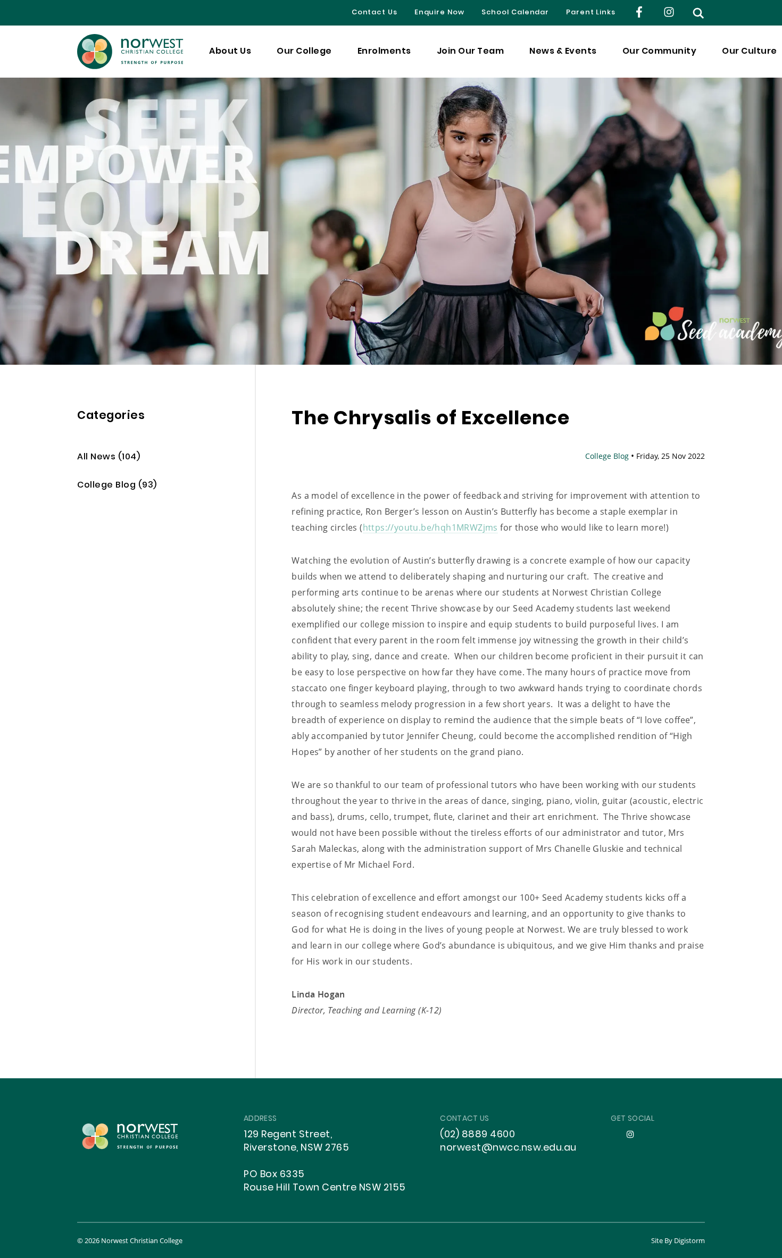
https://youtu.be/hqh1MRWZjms (430, 527)
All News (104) (108, 457)
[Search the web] (698, 13)
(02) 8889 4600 (477, 1135)
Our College (304, 51)
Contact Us (374, 13)
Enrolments (384, 51)
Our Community (659, 51)
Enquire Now (439, 13)
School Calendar (515, 13)
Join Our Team (470, 51)
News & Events (563, 51)
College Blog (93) (117, 485)
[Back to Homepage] (130, 51)
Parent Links (590, 13)
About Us (230, 51)
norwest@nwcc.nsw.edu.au (508, 1148)
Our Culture (749, 51)
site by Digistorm (678, 1240)
